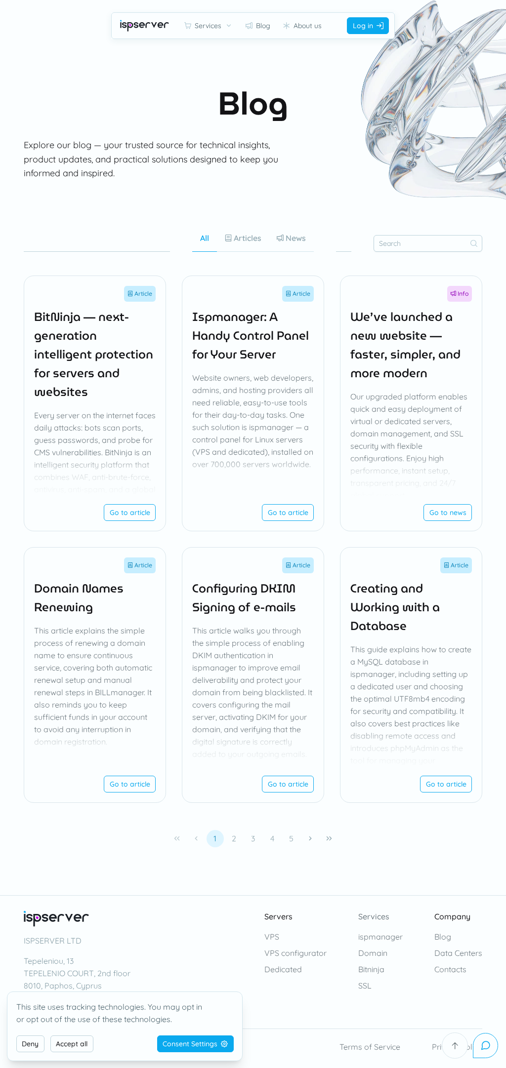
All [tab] (204, 238)
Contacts (450, 969)
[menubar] (253, 26)
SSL (365, 985)
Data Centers (458, 953)
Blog (442, 937)
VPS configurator (295, 953)
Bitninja (371, 969)
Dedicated (283, 969)
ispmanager (380, 937)
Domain (372, 953)
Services (373, 916)
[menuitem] (208, 26)
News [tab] (295, 238)
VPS (271, 937)
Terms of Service (369, 1047)
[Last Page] (329, 838)
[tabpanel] (253, 563)
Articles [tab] (246, 238)
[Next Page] (310, 838)
